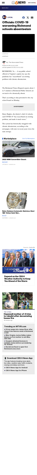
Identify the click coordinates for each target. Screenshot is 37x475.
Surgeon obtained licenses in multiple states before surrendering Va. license (17, 342)
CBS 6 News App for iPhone (16, 370)
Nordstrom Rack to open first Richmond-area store (16, 348)
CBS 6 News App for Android (16, 368)
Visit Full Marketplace (28, 138)
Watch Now (31, 2)
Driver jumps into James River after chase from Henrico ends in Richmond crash (18, 331)
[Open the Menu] (3, 2)
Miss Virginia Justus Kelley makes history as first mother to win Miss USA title (17, 337)
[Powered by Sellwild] (32, 247)
